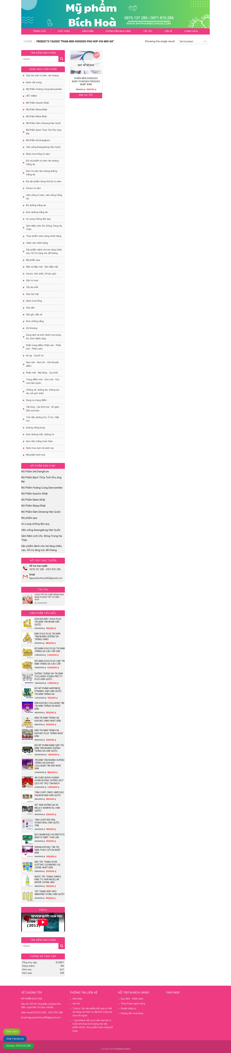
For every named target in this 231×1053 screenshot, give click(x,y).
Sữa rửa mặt (32, 294)
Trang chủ (39, 31)
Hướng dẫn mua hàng (118, 31)
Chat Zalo (11, 1031)
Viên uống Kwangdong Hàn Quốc (43, 147)
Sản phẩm (87, 31)
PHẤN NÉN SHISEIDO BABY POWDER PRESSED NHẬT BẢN (86, 81)
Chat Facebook (15, 1039)
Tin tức (147, 31)
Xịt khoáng (31, 328)
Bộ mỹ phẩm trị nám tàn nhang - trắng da (43, 162)
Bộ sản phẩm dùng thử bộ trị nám (43, 181)
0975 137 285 (36, 569)
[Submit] (61, 59)
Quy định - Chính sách (132, 999)
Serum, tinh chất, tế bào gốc (41, 274)
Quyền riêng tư (128, 1008)
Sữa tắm (30, 308)
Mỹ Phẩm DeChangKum (38, 140)
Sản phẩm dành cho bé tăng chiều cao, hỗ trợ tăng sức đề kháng (44, 251)
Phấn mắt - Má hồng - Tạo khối (42, 373)
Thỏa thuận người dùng (133, 1004)
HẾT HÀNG (31, 96)
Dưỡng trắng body (35, 428)
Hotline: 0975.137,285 (18, 1046)
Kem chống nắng (35, 321)
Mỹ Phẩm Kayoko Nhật (37, 103)
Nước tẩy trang (34, 82)
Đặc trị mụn (32, 280)
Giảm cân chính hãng (37, 243)
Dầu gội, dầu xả (34, 315)
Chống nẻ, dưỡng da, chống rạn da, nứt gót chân (42, 392)
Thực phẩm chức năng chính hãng (43, 236)
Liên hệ (168, 31)
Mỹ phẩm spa (33, 260)
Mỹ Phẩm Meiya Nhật (36, 110)
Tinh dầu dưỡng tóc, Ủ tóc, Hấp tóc (42, 419)
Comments (41, 603)
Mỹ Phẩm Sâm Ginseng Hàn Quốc (43, 123)
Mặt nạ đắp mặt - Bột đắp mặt (42, 267)
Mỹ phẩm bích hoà (35, 455)
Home (28, 41)
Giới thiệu (64, 31)
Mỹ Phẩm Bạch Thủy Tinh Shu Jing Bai (43, 132)
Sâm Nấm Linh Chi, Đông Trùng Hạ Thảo (44, 228)
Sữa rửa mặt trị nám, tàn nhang (42, 76)
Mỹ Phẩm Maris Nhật (36, 117)
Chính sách (191, 31)
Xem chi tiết (86, 95)
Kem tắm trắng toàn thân (39, 441)
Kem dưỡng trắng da (37, 212)
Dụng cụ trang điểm (36, 400)
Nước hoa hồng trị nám (38, 154)
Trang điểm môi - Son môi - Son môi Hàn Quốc (42, 381)
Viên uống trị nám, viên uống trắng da (44, 197)
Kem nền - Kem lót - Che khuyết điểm (42, 364)
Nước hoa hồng (34, 301)
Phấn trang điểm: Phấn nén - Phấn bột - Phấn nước (43, 347)
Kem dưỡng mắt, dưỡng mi (40, 434)
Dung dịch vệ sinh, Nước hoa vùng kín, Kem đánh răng (43, 337)
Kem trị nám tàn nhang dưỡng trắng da (41, 173)
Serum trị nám (33, 188)
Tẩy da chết (32, 287)
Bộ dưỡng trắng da (36, 205)
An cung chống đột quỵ (38, 219)
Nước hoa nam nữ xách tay (40, 448)
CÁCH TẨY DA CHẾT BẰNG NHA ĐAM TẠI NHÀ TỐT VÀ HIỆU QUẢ (49, 597)
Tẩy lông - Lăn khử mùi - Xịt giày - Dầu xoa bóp (43, 409)
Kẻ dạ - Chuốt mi (35, 356)
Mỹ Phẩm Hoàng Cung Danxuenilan (44, 89)
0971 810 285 (53, 569)
